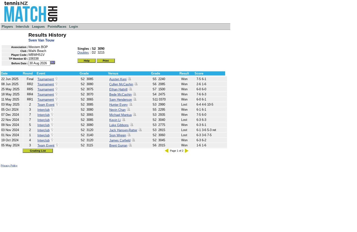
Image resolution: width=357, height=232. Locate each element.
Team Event (45, 105)
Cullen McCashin (121, 84)
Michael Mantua (120, 115)
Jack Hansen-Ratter (123, 130)
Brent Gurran (118, 145)
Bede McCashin (120, 94)
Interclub (43, 110)
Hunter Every (118, 105)
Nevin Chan (117, 110)
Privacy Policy (9, 165)
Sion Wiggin (117, 135)
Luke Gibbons (119, 125)
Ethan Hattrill (118, 89)
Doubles (83, 52)
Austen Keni (118, 79)
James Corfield (119, 140)
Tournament (45, 79)
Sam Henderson (120, 99)
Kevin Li (115, 120)
